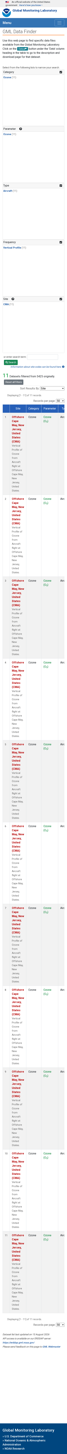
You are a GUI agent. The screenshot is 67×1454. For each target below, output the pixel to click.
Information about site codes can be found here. (36, 366)
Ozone (7, 77)
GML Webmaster (51, 1346)
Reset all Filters (13, 382)
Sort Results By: (29, 388)
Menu (7, 23)
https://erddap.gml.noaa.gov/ (18, 1342)
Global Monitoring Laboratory (35, 10)
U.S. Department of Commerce (24, 1436)
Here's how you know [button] (30, 5)
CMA (6, 304)
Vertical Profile (12, 247)
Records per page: (44, 400)
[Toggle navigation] (59, 22)
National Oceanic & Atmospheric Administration (24, 1442)
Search (12, 362)
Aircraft (7, 191)
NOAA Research (15, 1448)
